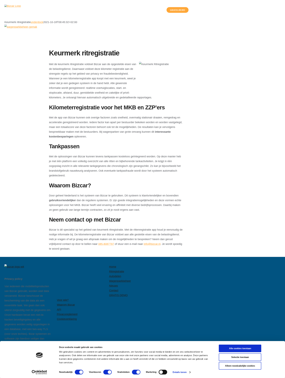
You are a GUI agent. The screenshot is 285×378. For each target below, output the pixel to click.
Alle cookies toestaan (240, 348)
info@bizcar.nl (152, 243)
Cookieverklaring (67, 319)
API (59, 309)
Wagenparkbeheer (120, 280)
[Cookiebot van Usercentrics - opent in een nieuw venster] (39, 372)
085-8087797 (106, 243)
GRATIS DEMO (118, 295)
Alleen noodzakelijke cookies (240, 365)
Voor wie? (63, 300)
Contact (113, 290)
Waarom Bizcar (66, 304)
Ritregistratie (116, 271)
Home (112, 266)
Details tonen (179, 372)
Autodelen (115, 276)
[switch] (107, 372)
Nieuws (113, 285)
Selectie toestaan (240, 357)
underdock (37, 22)
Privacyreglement (67, 314)
